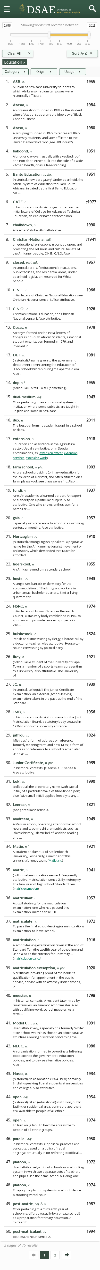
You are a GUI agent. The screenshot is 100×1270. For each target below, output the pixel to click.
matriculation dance (27, 958)
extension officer (51, 453)
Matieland (55, 860)
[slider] (49, 34)
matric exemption (26, 888)
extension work (36, 458)
